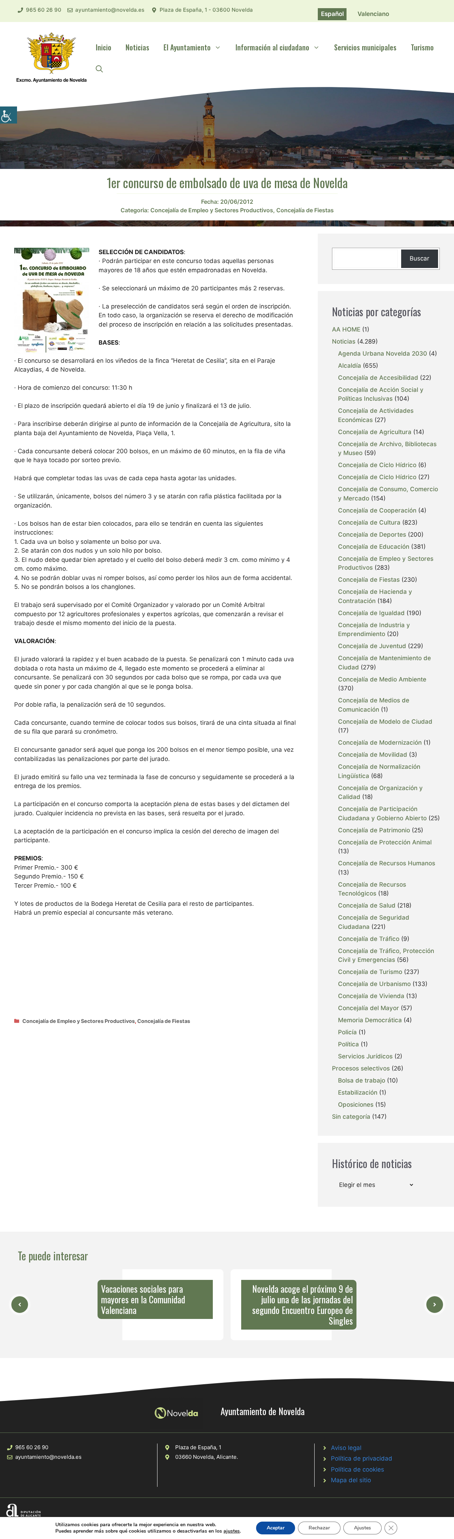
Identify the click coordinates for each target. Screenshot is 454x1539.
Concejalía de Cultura (369, 522)
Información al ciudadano (272, 47)
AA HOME (346, 329)
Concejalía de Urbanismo (374, 983)
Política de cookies (357, 1469)
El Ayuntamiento (187, 47)
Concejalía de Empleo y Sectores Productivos (211, 210)
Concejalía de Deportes (372, 534)
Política (348, 1044)
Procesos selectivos (361, 1068)
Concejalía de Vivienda (371, 995)
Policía (347, 1032)
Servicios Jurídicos (365, 1056)
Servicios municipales (365, 47)
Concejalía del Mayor (368, 1008)
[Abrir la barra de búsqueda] (99, 68)
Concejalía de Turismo (370, 971)
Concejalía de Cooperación (377, 510)
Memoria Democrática (370, 1020)
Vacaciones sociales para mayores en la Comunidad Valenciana (143, 1299)
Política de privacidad (361, 1458)
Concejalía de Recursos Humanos (386, 863)
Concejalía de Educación (373, 546)
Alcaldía (349, 365)
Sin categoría (351, 1116)
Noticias (137, 47)
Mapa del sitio (351, 1480)
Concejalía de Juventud (372, 646)
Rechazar (319, 1527)
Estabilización (357, 1092)
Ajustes (362, 1527)
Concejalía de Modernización (380, 742)
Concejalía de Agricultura (374, 432)
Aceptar (275, 1527)
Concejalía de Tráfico (368, 938)
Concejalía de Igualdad (371, 613)
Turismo (422, 47)
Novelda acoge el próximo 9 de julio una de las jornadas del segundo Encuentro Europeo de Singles (302, 1304)
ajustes (231, 1531)
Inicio (103, 47)
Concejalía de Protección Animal (385, 842)
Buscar (419, 258)
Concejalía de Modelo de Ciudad (385, 721)
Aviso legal (346, 1447)
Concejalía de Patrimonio (374, 830)
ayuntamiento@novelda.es (109, 9)
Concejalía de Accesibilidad (378, 377)
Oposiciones (355, 1104)
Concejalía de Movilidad (372, 754)
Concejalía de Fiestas (305, 210)
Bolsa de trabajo (361, 1080)
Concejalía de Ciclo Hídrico (377, 465)
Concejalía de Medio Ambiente (382, 679)
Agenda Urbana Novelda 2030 (382, 353)
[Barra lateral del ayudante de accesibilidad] (8, 115)
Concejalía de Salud (366, 905)
